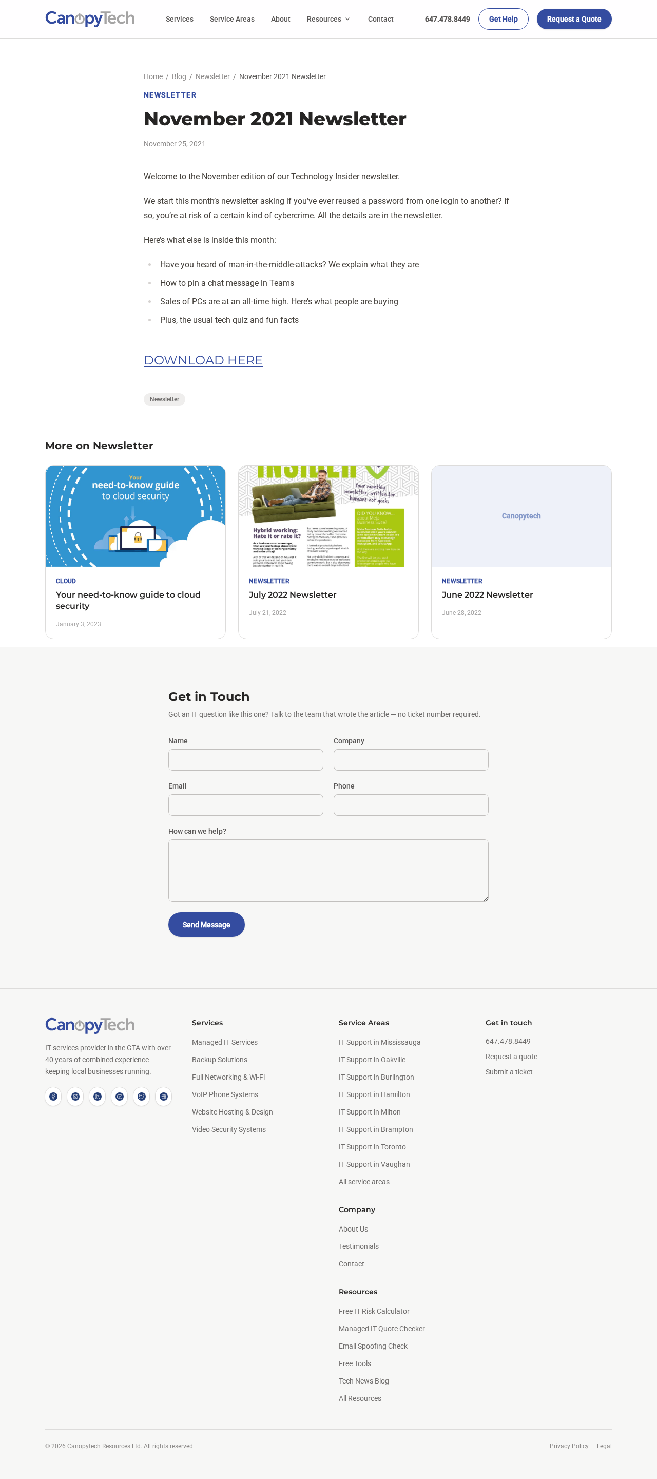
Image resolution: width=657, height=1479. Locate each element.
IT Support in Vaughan (374, 1164)
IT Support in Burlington (376, 1077)
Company (349, 741)
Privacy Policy (569, 1446)
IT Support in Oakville (372, 1059)
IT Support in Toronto (372, 1147)
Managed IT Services (225, 1042)
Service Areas (232, 19)
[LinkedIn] (97, 1096)
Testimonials (359, 1246)
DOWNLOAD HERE (203, 360)
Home (153, 76)
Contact (381, 19)
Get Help (503, 19)
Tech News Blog (364, 1381)
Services (180, 19)
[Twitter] (141, 1096)
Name (178, 741)
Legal (604, 1446)
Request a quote (511, 1056)
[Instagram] (75, 1096)
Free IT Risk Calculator (374, 1311)
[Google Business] (163, 1096)
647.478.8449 (447, 19)
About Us (353, 1229)
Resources (324, 19)
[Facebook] (53, 1096)
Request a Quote (574, 19)
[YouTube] (119, 1096)
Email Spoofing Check (373, 1346)
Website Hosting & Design (232, 1112)
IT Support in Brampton (376, 1129)
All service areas (364, 1182)
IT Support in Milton (370, 1112)
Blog (179, 76)
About (281, 19)
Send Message (206, 924)
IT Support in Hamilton (374, 1094)
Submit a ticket (509, 1072)
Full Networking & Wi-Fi (228, 1077)
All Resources (360, 1398)
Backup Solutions (219, 1059)
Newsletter (213, 76)
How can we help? (197, 831)
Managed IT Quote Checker (382, 1328)
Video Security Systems (229, 1129)
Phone (344, 786)
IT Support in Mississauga (380, 1042)
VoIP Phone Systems (225, 1094)
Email (177, 786)
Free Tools (355, 1363)
